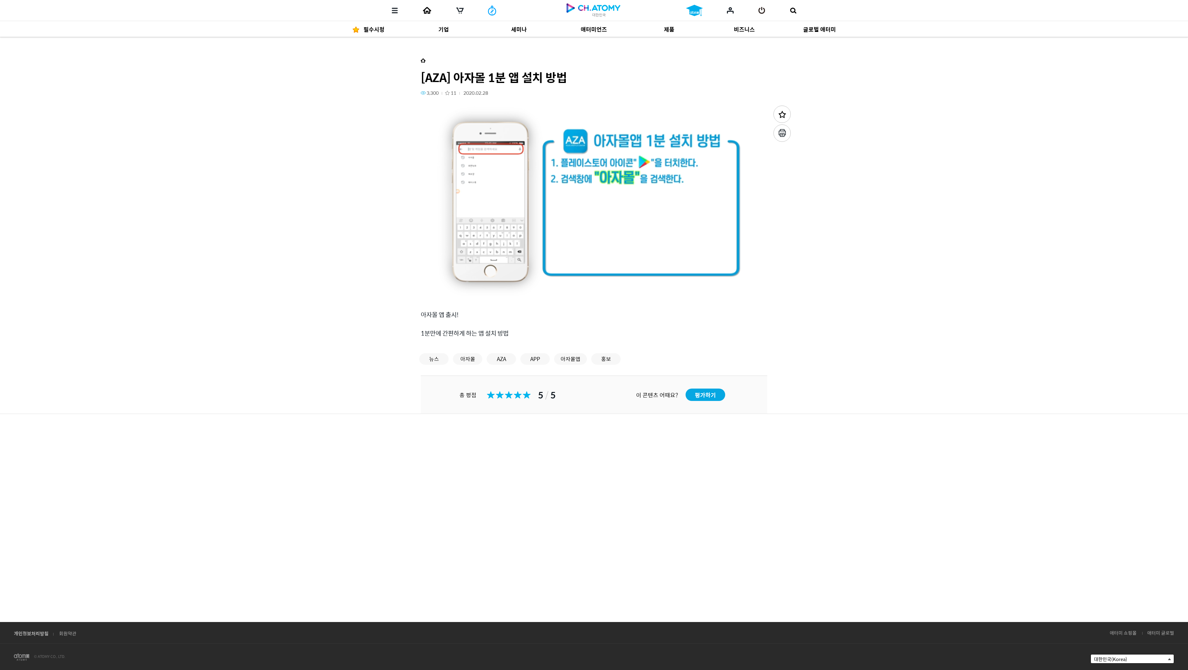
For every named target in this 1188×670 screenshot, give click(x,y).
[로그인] (762, 10)
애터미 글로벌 (1160, 632)
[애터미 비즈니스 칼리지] (694, 10)
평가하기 (705, 395)
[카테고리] (394, 10)
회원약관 (67, 633)
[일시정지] (433, 292)
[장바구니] (460, 10)
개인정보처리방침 (31, 633)
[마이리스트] (730, 10)
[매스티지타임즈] (492, 10)
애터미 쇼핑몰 (1123, 632)
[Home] (427, 10)
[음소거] (470, 292)
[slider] (594, 283)
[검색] (793, 10)
